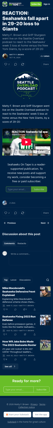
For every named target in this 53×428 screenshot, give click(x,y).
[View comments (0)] (16, 64)
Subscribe (36, 4)
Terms (42, 404)
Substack (12, 421)
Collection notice (26, 407)
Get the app (41, 414)
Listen (46, 56)
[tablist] (15, 243)
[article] (26, 298)
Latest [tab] (13, 280)
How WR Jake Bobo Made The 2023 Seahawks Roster (19, 343)
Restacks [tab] (22, 243)
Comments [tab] (9, 243)
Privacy (34, 404)
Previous (11, 223)
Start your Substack (19, 414)
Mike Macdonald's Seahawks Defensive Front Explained (18, 292)
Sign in (47, 4)
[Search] (48, 280)
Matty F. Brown (16, 55)
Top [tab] (6, 280)
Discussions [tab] (24, 280)
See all (8, 366)
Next (43, 223)
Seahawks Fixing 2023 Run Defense (19, 318)
